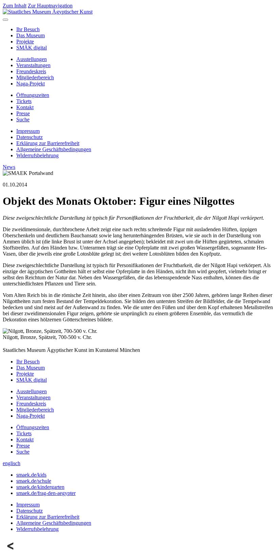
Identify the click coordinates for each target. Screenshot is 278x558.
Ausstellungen (31, 59)
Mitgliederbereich (35, 77)
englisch (11, 463)
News (9, 167)
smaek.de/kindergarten (40, 487)
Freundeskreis (31, 71)
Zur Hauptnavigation (50, 5)
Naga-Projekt (30, 83)
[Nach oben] (11, 552)
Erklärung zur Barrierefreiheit (47, 143)
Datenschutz (29, 137)
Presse (23, 113)
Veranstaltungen (33, 65)
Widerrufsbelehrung (37, 155)
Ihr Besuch (28, 29)
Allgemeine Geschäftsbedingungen (53, 149)
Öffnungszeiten (32, 95)
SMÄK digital (31, 48)
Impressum (28, 131)
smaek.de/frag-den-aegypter (46, 493)
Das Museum (30, 35)
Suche (22, 119)
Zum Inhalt (14, 5)
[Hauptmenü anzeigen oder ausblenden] (5, 20)
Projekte (25, 41)
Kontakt (25, 107)
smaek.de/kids (31, 475)
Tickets (24, 101)
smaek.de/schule (33, 481)
